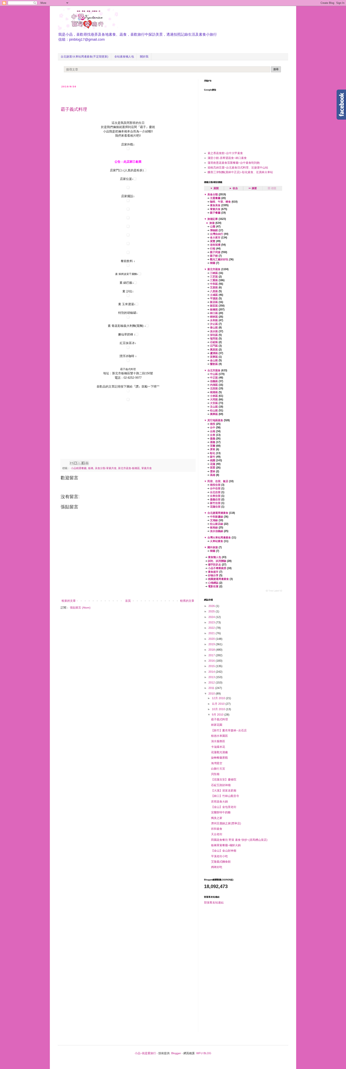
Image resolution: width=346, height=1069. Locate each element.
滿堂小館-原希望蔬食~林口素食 (227, 157)
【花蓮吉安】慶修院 (223, 779)
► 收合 (233, 188)
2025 (212, 611)
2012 (212, 682)
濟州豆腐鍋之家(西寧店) (226, 823)
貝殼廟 (215, 774)
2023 (212, 622)
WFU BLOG (203, 1053)
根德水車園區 (219, 735)
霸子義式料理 (74, 109)
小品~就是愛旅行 (145, 1053)
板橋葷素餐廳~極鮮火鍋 (226, 845)
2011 (211, 687)
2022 (212, 627)
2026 (212, 606)
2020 (212, 638)
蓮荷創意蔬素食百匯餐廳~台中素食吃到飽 (234, 162)
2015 (212, 666)
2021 (212, 633)
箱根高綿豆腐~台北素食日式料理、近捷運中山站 (238, 167)
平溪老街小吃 (219, 856)
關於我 (144, 56)
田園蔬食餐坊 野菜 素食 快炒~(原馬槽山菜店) (239, 839)
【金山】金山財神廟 (223, 850)
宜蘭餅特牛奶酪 (221, 812)
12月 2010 (219, 698)
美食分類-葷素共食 (106, 468)
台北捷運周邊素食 (218, 512)
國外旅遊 (213, 547)
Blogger (176, 1053)
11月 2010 (218, 703)
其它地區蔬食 (215, 420)
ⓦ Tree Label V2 (274, 591)
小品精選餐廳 (78, 468)
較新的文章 (69, 600)
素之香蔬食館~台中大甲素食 (225, 153)
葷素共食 (146, 468)
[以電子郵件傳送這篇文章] (72, 463)
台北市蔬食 (214, 370)
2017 (212, 655)
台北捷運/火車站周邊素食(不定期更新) (84, 56)
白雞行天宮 (218, 768)
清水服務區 (218, 741)
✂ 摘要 (253, 188)
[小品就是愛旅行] (128, 391)
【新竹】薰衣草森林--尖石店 (229, 730)
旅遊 (212, 222)
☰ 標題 (272, 188)
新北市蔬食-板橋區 (129, 468)
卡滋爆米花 (218, 746)
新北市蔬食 (214, 269)
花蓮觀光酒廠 (219, 752)
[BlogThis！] (75, 463)
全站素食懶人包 (124, 56)
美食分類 (213, 194)
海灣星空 (216, 763)
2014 (212, 671)
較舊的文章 (187, 600)
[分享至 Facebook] (83, 463)
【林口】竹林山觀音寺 (225, 795)
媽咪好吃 (216, 867)
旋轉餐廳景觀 (219, 757)
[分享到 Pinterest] (87, 463)
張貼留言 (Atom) (80, 607)
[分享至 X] (79, 463)
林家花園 (216, 724)
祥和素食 (216, 828)
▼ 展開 (214, 188)
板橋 (90, 468)
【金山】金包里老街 (223, 807)
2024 (212, 617)
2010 (212, 693)
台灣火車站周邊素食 (219, 537)
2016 (212, 660)
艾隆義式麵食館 (221, 861)
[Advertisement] (107, 96)
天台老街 (216, 834)
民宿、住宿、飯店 (218, 481)
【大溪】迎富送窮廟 (223, 790)
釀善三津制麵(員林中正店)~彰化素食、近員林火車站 (240, 172)
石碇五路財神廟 (221, 785)
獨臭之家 (216, 818)
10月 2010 (219, 709)
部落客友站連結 (214, 902)
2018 (212, 649)
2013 (212, 677)
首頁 (128, 600)
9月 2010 (218, 714)
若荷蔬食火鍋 (219, 801)
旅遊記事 (213, 218)
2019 (212, 644)
